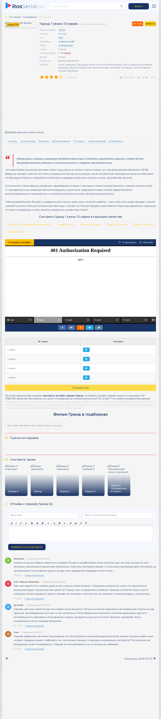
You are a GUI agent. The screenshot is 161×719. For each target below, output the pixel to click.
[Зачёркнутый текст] (26, 523)
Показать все (80, 387)
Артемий (18, 605)
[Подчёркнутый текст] (21, 523)
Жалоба (148, 242)
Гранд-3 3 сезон (117, 224)
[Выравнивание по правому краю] (42, 523)
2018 (60, 37)
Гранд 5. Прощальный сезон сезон (29, 224)
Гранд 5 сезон (16, 231)
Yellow (61, 30)
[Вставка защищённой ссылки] (59, 523)
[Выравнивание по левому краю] (32, 523)
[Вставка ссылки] (54, 523)
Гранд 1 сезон (65, 224)
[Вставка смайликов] (48, 523)
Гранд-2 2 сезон (90, 224)
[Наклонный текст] (16, 523)
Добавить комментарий (26, 546)
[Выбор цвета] (64, 523)
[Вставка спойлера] (86, 523)
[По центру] (37, 523)
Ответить (30, 575)
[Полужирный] (11, 523)
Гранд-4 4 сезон (143, 224)
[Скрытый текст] (70, 523)
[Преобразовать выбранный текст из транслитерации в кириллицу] (81, 523)
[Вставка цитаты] (75, 523)
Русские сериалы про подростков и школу (34, 425)
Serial (27, 6)
